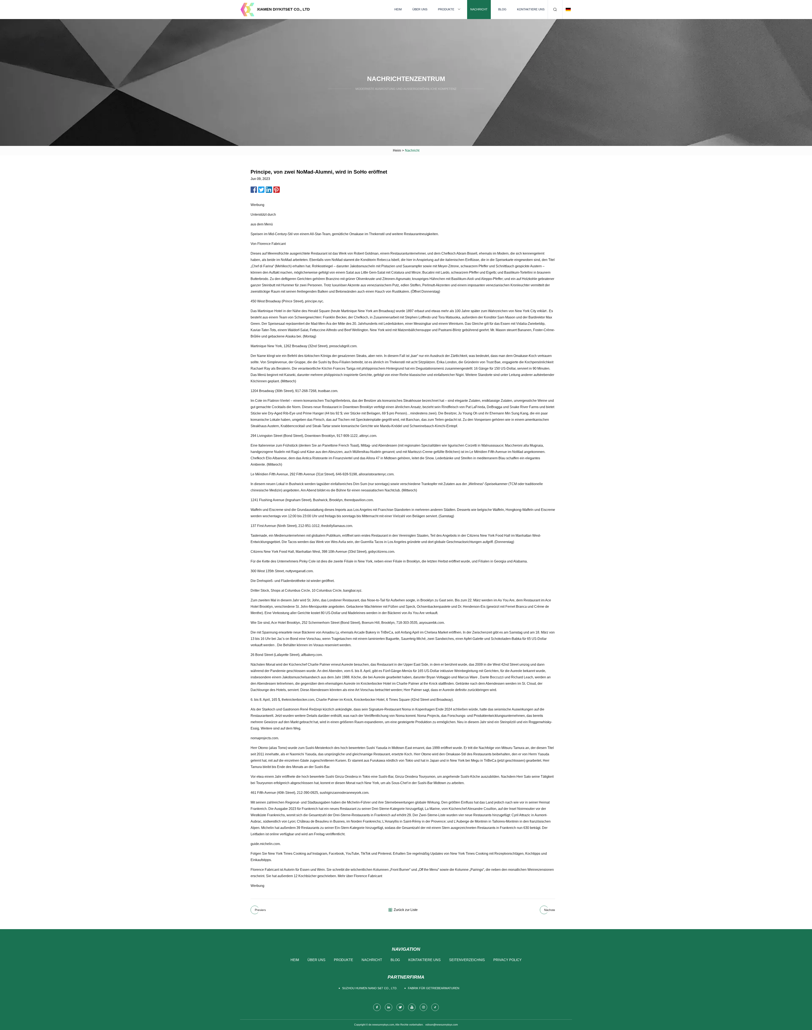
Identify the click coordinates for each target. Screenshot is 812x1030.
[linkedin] (388, 1007)
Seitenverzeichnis (467, 960)
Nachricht (479, 9)
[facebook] (377, 1007)
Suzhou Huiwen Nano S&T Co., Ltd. (369, 988)
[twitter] (400, 1007)
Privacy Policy (507, 960)
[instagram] (423, 1007)
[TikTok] (435, 1007)
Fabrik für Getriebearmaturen (433, 988)
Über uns (419, 9)
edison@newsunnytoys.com (441, 1024)
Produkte (446, 9)
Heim (398, 9)
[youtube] (412, 1007)
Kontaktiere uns (531, 9)
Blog (502, 9)
